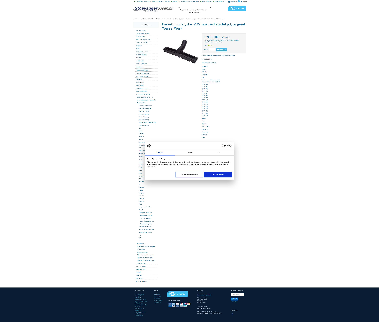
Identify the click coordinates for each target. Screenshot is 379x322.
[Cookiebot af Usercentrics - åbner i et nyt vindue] (223, 146)
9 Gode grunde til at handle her (140, 313)
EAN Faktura (138, 310)
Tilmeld (234, 299)
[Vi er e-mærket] (237, 8)
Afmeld (234, 302)
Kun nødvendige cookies (189, 174)
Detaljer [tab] (189, 152)
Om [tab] (219, 152)
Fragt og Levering (139, 308)
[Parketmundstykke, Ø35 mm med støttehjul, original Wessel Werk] (180, 51)
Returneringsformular (141, 305)
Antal (206, 50)
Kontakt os (138, 297)
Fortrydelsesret (139, 294)
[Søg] (211, 7)
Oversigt (137, 307)
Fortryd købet (139, 315)
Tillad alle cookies (218, 174)
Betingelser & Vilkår (140, 299)
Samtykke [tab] (160, 152)
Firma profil (138, 296)
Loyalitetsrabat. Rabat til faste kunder (141, 302)
